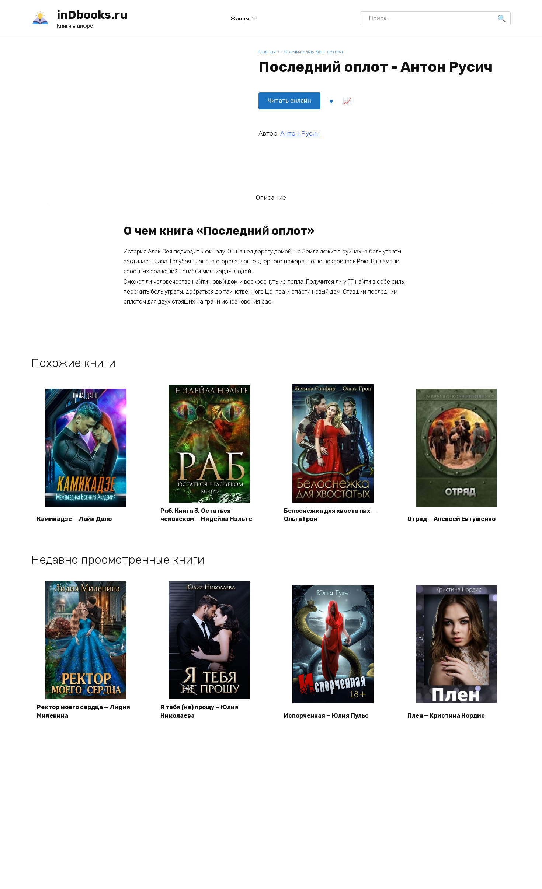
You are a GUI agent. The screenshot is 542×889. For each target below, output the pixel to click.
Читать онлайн (289, 100)
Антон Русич (300, 133)
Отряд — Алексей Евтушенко (451, 518)
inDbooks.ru (92, 15)
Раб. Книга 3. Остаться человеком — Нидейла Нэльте (206, 514)
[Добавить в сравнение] (347, 101)
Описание (271, 197)
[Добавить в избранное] (331, 101)
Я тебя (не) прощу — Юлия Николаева (199, 711)
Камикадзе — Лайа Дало (74, 518)
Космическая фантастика (313, 52)
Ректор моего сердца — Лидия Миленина (83, 711)
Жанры (239, 18)
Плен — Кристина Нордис (446, 715)
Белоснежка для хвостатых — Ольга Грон (330, 514)
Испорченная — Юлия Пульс (326, 715)
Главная (267, 52)
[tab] (270, 197)
